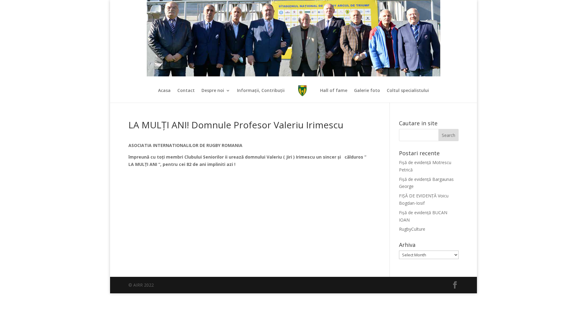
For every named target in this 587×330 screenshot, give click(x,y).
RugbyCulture (412, 229)
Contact (186, 90)
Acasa (164, 90)
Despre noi (212, 90)
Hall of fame (333, 90)
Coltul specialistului (408, 90)
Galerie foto (367, 90)
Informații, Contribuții (261, 90)
